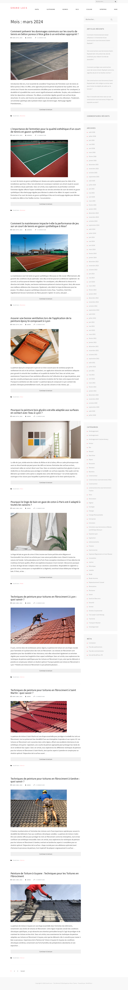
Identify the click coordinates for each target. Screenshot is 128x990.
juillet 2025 (92, 185)
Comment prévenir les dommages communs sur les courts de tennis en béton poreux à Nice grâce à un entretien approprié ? (45, 33)
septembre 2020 (94, 407)
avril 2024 (92, 245)
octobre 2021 (93, 354)
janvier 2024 (92, 257)
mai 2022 (92, 326)
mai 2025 (92, 193)
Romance (92, 590)
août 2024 (92, 229)
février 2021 (92, 387)
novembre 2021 (94, 350)
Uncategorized (93, 627)
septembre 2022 (94, 310)
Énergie (91, 511)
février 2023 (92, 290)
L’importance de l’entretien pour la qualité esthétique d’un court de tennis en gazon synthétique (45, 130)
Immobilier (92, 558)
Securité (91, 602)
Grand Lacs (19, 8)
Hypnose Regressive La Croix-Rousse (100, 554)
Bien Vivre (92, 455)
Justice (91, 562)
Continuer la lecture (45, 109)
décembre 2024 (93, 213)
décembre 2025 (93, 164)
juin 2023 (91, 274)
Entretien (92, 523)
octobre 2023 (93, 270)
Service (22, 677)
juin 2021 (91, 371)
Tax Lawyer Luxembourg (96, 615)
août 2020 (92, 411)
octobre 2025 (93, 173)
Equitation (92, 538)
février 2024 (92, 253)
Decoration (92, 499)
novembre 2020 (94, 399)
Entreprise (103, 9)
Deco (77, 9)
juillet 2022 (92, 318)
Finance (91, 546)
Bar (90, 447)
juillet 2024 (92, 233)
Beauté (91, 451)
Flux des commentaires (96, 651)
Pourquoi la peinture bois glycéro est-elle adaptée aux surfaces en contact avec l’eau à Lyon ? (45, 411)
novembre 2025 (94, 168)
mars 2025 (92, 201)
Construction (93, 484)
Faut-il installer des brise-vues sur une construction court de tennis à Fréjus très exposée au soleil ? (100, 99)
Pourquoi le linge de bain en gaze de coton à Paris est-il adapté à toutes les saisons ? (45, 503)
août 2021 (92, 362)
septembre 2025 (94, 177)
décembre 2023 (93, 261)
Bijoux (91, 459)
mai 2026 (92, 144)
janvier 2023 (92, 294)
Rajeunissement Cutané (96, 582)
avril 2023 (92, 282)
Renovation (92, 586)
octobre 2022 (93, 306)
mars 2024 (92, 249)
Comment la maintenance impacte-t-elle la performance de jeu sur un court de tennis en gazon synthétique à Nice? (45, 225)
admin (29, 324)
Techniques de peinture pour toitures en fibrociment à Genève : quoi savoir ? (45, 780)
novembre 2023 (94, 265)
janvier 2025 (92, 209)
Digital (37, 9)
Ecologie (89, 9)
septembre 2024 (94, 225)
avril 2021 (92, 379)
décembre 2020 (93, 395)
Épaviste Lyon (93, 534)
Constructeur (93, 476)
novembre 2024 (94, 217)
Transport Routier (95, 623)
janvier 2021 (92, 391)
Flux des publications (95, 647)
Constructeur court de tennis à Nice (100, 480)
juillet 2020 (92, 415)
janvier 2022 (92, 342)
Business (65, 9)
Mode (115, 9)
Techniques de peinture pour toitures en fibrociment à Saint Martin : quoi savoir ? (43, 691)
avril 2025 (92, 197)
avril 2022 (92, 330)
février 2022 (92, 338)
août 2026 (92, 132)
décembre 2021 (93, 346)
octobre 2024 (93, 221)
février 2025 (92, 205)
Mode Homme (93, 578)
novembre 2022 (94, 302)
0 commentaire (41, 37)
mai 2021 (92, 375)
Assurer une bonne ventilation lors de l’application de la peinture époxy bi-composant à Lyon (41, 319)
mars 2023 (92, 286)
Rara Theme (73, 983)
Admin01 (29, 37)
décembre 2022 (93, 298)
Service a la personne (95, 611)
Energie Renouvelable (96, 515)
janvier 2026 (92, 160)
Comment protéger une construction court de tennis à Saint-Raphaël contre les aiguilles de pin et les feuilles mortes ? (100, 70)
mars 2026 (92, 152)
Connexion (92, 643)
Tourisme (92, 619)
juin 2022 (91, 322)
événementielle (94, 542)
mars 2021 (92, 383)
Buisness (22, 115)
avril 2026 (92, 148)
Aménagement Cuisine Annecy (98, 439)
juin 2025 (91, 189)
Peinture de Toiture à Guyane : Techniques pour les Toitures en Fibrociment (45, 875)
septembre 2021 (94, 358)
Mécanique (92, 566)
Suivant (23, 971)
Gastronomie (51, 9)
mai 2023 (92, 278)
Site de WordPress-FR (96, 655)
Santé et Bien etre (94, 598)
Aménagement (93, 431)
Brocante (92, 463)
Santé (91, 594)
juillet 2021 (92, 367)
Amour (91, 443)
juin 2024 (91, 237)
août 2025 (92, 181)
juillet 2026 (92, 136)
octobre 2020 (93, 403)
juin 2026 (91, 140)
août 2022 (92, 314)
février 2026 (92, 156)
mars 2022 (92, 334)
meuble (91, 570)
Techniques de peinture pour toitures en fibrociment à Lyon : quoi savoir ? (44, 598)
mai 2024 (92, 241)
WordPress (89, 983)
